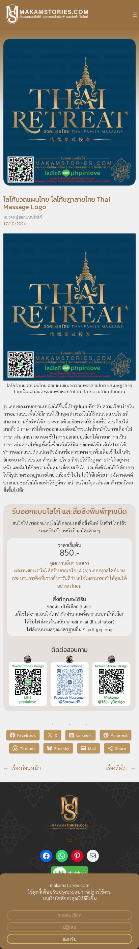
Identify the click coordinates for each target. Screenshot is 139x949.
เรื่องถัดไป (117, 768)
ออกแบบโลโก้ (30, 217)
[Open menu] (135, 14)
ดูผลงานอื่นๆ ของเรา (69, 563)
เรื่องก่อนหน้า (26, 768)
